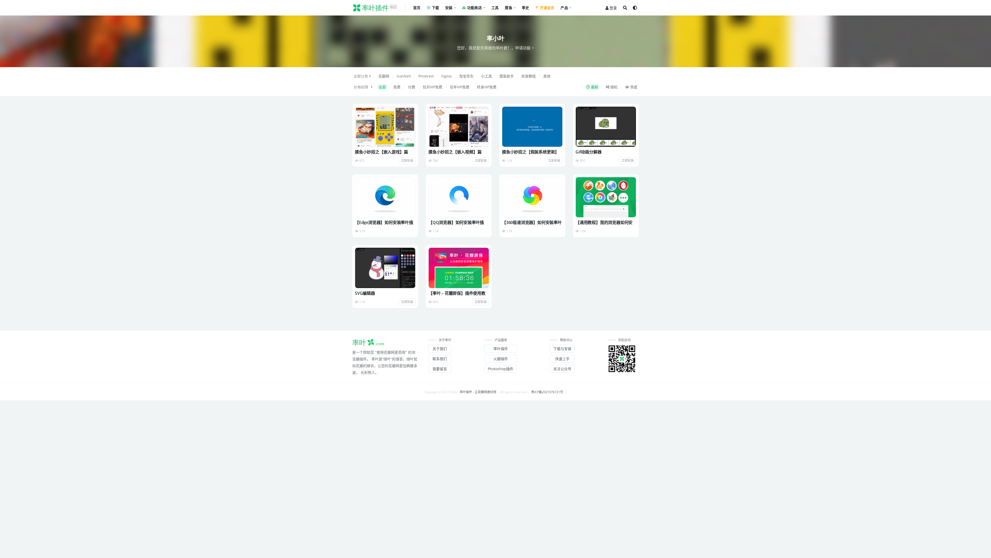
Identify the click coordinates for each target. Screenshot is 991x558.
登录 (613, 7)
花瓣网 (383, 76)
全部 (382, 86)
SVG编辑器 (365, 293)
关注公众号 (562, 368)
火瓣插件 (500, 358)
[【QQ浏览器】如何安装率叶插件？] (459, 197)
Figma (446, 76)
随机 (613, 86)
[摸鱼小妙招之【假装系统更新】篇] (532, 127)
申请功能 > (524, 47)
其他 (546, 76)
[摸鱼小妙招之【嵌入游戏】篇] (385, 127)
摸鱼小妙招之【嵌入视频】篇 (454, 152)
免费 (397, 86)
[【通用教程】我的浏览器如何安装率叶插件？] (606, 197)
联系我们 (440, 358)
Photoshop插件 (500, 368)
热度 (633, 86)
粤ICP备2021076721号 (547, 392)
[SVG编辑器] (385, 268)
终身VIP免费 (487, 86)
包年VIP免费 (459, 86)
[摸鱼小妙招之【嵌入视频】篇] (459, 127)
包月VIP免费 (432, 86)
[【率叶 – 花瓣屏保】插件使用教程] (459, 268)
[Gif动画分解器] (606, 127)
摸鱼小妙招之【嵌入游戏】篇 (381, 152)
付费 (411, 86)
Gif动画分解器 (588, 152)
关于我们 (440, 348)
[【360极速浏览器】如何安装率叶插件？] (532, 197)
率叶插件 (500, 348)
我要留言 (440, 368)
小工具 (486, 76)
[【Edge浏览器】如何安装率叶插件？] (385, 197)
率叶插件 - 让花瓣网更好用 (478, 392)
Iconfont (404, 76)
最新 (594, 86)
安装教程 (528, 76)
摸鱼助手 (506, 76)
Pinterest (426, 76)
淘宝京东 (466, 76)
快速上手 (562, 358)
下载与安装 (562, 348)
